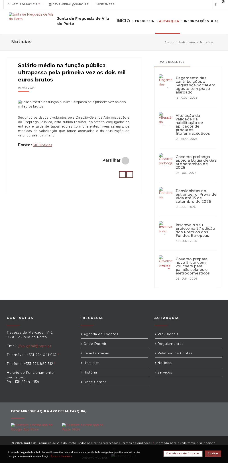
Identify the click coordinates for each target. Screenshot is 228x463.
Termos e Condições (135, 443)
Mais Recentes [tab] (172, 61)
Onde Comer (94, 382)
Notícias (207, 42)
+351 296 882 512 (24, 4)
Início (169, 42)
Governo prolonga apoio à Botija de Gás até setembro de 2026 (196, 162)
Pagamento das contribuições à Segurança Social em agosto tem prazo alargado (196, 85)
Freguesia (144, 21)
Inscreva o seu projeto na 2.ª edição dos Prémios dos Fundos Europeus (195, 230)
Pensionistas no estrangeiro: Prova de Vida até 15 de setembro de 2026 (196, 196)
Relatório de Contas (174, 353)
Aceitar (213, 453)
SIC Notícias (42, 145)
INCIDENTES (105, 4)
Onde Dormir (94, 344)
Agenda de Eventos (100, 334)
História (89, 372)
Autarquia (168, 21)
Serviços (164, 372)
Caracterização (95, 353)
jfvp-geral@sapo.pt (70, 4)
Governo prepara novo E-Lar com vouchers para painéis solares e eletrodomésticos (193, 266)
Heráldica (91, 363)
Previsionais (167, 334)
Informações (196, 21)
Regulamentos (169, 344)
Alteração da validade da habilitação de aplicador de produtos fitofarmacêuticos (193, 124)
